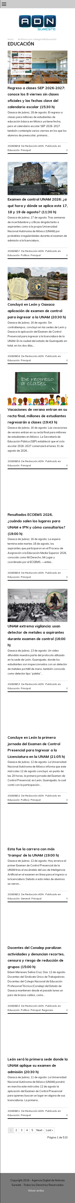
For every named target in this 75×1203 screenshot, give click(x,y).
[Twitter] (66, 3)
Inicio (11, 39)
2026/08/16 (14, 356)
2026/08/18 (14, 145)
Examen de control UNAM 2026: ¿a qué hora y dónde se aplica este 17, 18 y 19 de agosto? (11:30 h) (38, 205)
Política (25, 255)
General (25, 898)
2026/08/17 (14, 250)
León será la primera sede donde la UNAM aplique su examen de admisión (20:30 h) (38, 1065)
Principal (26, 150)
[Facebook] (71, 3)
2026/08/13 (14, 684)
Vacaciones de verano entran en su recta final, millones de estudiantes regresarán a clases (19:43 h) (37, 415)
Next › (39, 1130)
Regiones (47, 1010)
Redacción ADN (34, 145)
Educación (14, 150)
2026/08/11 (14, 1110)
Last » (49, 1130)
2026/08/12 (14, 795)
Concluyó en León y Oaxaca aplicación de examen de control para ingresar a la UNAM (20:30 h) (37, 310)
